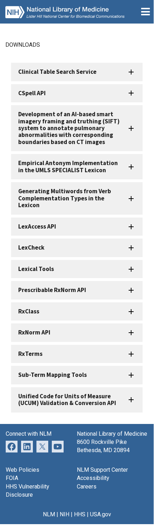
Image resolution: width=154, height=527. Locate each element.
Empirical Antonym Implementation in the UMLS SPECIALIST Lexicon (68, 166)
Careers (86, 486)
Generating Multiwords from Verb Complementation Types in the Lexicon (64, 198)
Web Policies (22, 469)
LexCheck (31, 247)
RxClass (28, 311)
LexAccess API (37, 226)
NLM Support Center (102, 469)
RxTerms (30, 354)
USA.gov (100, 514)
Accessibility (93, 478)
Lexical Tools (36, 269)
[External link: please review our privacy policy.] (27, 446)
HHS (79, 514)
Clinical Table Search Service (57, 72)
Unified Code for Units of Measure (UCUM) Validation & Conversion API (67, 399)
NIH (64, 514)
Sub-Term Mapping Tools (52, 375)
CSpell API (32, 93)
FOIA (12, 478)
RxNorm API (34, 332)
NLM (49, 514)
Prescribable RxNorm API (52, 290)
